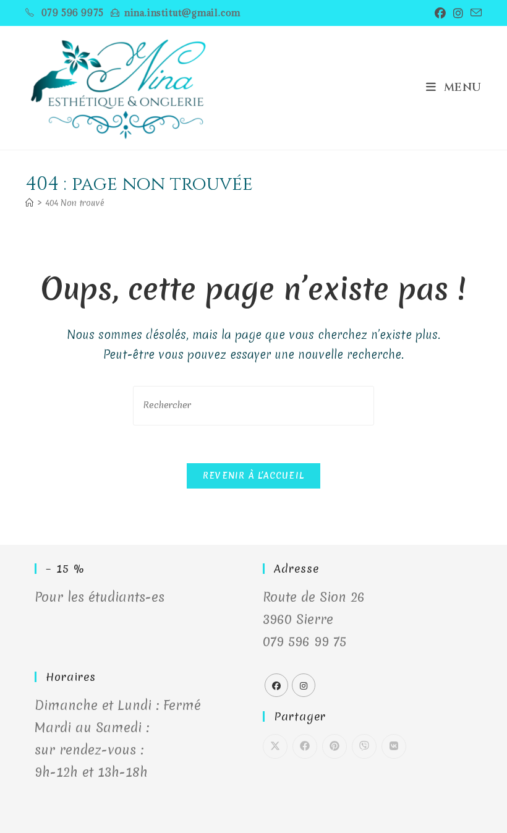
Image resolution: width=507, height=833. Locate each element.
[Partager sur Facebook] (304, 746)
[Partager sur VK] (393, 746)
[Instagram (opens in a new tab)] (458, 13)
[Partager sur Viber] (364, 746)
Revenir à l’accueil (254, 475)
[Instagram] (303, 685)
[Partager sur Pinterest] (334, 746)
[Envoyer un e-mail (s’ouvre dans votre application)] (474, 13)
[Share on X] (275, 746)
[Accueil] (29, 202)
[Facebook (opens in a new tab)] (440, 13)
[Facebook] (276, 685)
